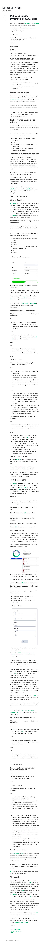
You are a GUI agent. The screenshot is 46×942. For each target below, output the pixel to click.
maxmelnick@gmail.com (21, 922)
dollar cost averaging (15, 99)
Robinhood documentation (29, 303)
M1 (19, 489)
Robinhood (36, 23)
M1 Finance (27, 23)
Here (11, 579)
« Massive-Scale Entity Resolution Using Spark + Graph (16, 931)
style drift (31, 896)
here (11, 298)
